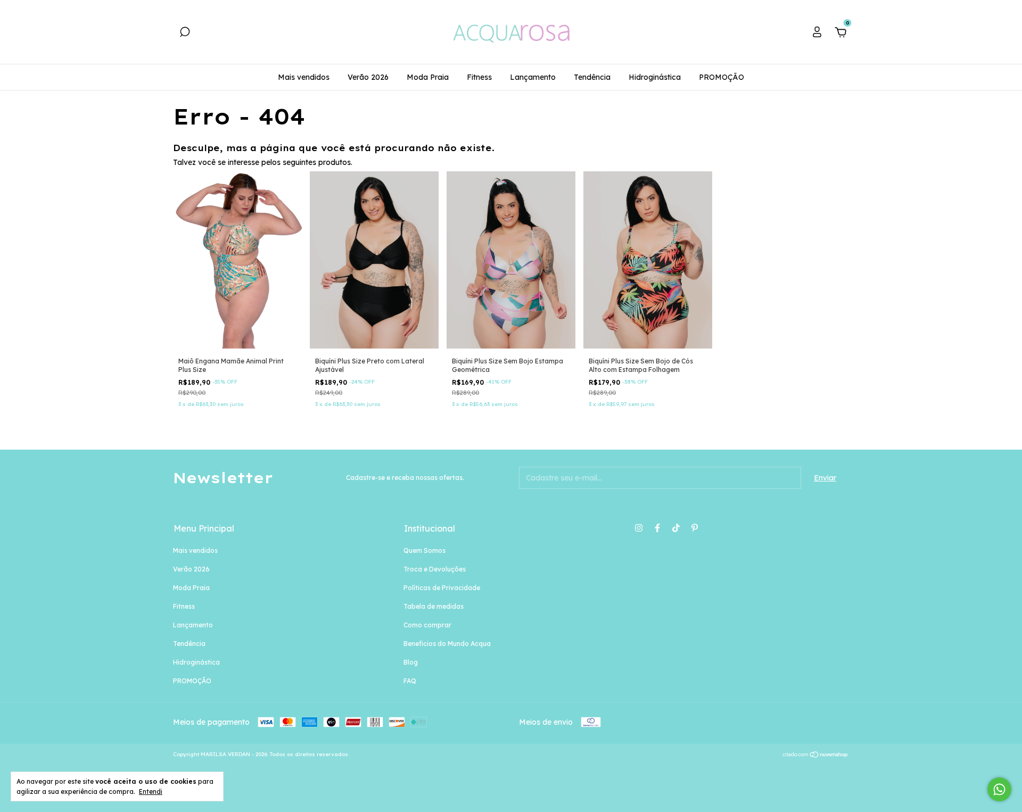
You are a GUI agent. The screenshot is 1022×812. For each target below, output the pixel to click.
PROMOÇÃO (721, 77)
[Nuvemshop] (815, 755)
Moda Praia (428, 77)
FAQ (409, 681)
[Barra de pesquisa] (184, 33)
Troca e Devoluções (434, 569)
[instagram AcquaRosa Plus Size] (638, 528)
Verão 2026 (368, 77)
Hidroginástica (655, 77)
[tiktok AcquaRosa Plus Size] (676, 528)
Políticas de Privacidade (441, 588)
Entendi (150, 792)
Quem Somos (424, 550)
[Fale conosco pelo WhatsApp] (999, 789)
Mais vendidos (303, 77)
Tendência (592, 77)
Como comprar (427, 625)
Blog (410, 662)
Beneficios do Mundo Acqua (447, 644)
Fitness (479, 77)
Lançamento (533, 77)
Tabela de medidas (433, 606)
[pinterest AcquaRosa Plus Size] (694, 528)
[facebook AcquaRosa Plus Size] (657, 528)
